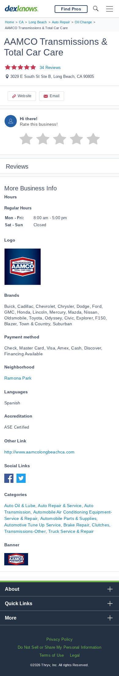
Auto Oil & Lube (19, 505)
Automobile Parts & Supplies (68, 518)
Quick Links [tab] (18, 603)
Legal (75, 655)
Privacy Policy (59, 639)
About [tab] (12, 589)
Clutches (100, 524)
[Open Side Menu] (109, 9)
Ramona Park (17, 378)
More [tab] (10, 618)
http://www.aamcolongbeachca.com (39, 451)
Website (24, 96)
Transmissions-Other (25, 531)
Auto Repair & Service (59, 505)
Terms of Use (51, 655)
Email (55, 96)
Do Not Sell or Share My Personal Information (59, 647)
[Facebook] (10, 481)
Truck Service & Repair (71, 531)
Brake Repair (76, 524)
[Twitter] (22, 481)
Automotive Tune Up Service (32, 524)
